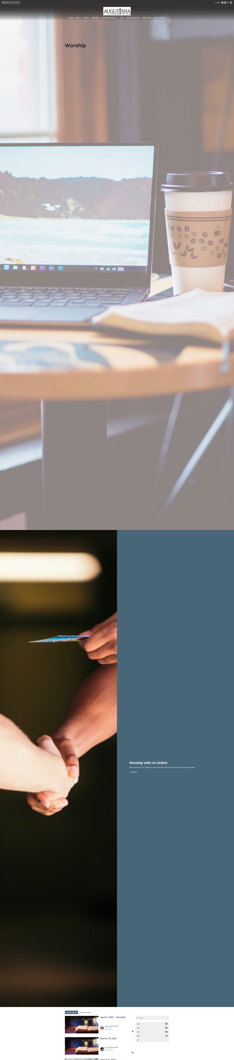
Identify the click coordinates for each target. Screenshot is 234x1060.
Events (86, 18)
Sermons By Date (71, 1012)
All (137, 1040)
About (78, 18)
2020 (152, 1036)
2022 (152, 1028)
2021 (152, 1032)
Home (71, 18)
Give (121, 18)
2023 (152, 1024)
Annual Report (159, 18)
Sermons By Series (85, 1012)
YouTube (133, 772)
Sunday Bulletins (132, 18)
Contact (217, 2)
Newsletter (146, 18)
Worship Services (109, 18)
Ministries (95, 18)
